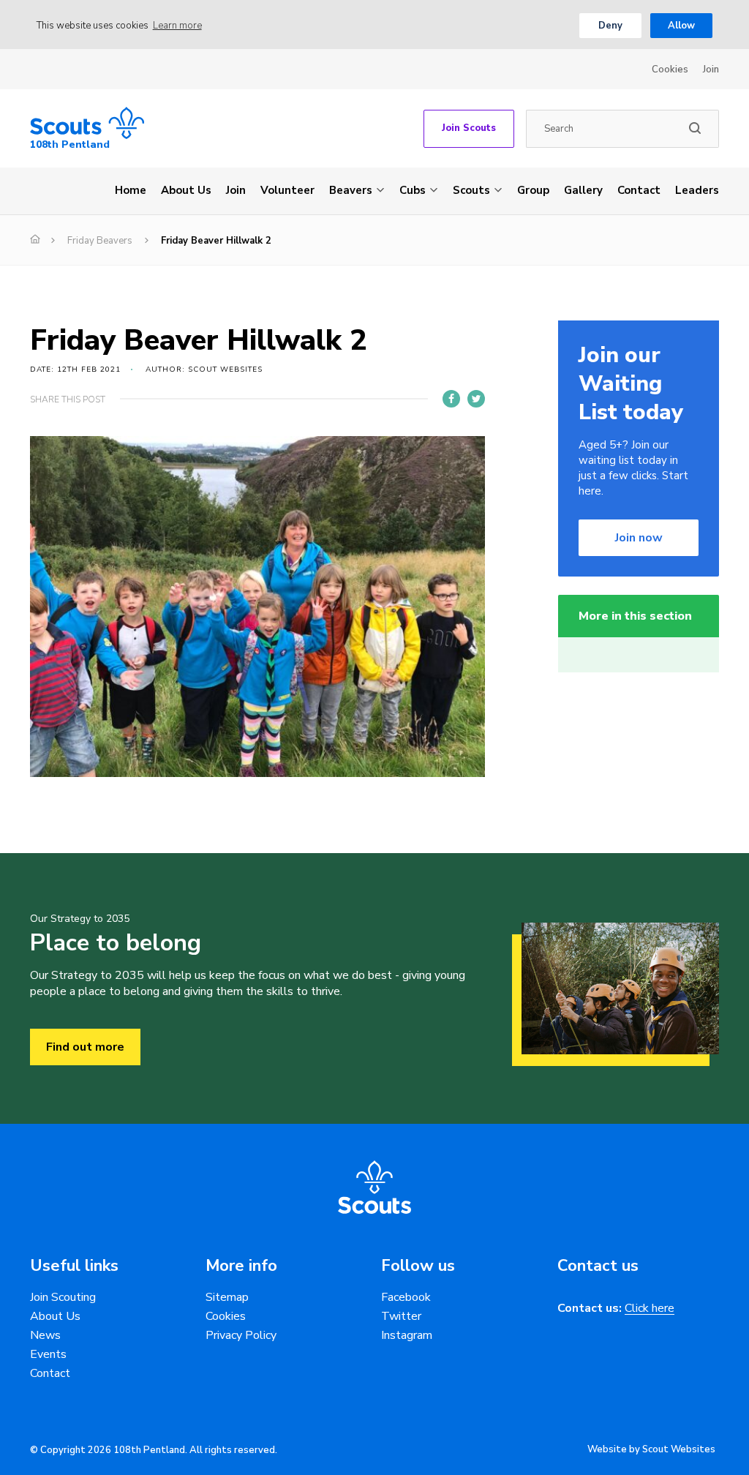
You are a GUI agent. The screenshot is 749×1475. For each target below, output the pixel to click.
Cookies (670, 69)
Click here (649, 1308)
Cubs (412, 190)
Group (533, 190)
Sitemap (227, 1297)
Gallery (583, 190)
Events (48, 1354)
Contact (638, 190)
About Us (186, 190)
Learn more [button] (177, 25)
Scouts (471, 190)
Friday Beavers (99, 240)
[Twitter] (476, 399)
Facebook (406, 1297)
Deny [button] (610, 25)
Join (711, 69)
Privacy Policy (241, 1335)
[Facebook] (451, 399)
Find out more (85, 1047)
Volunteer (287, 190)
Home (130, 190)
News (45, 1335)
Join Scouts (469, 128)
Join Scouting (63, 1297)
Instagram (406, 1335)
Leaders (697, 190)
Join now (639, 538)
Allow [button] (681, 25)
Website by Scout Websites (651, 1449)
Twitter (401, 1316)
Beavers (350, 190)
